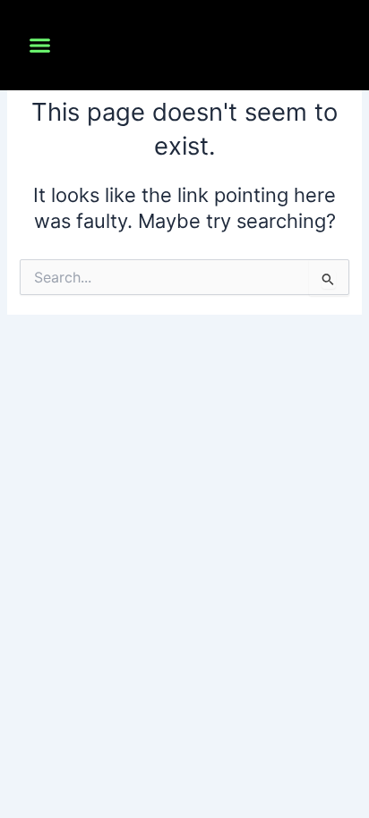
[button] (39, 46)
